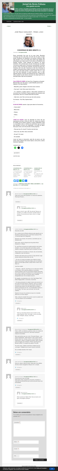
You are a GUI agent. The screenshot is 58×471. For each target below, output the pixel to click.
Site (15, 455)
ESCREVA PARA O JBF (19, 21)
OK (52, 468)
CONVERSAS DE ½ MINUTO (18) (17, 168)
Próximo (49, 26)
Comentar (18, 201)
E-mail (16, 449)
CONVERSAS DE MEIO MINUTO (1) (29, 50)
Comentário (17, 422)
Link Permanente (24, 185)
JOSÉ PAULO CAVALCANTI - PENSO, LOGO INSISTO (29, 183)
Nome (16, 442)
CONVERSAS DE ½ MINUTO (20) (28, 168)
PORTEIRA (9, 21)
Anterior (8, 26)
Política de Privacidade (41, 468)
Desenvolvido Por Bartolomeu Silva (29, 466)
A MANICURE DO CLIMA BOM (38, 168)
